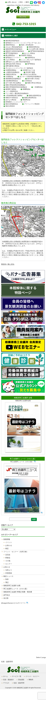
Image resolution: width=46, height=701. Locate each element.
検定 (7, 548)
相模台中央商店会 (12, 98)
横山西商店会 (10, 55)
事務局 (31, 679)
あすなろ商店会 (11, 100)
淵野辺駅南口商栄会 (12, 66)
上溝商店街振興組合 (12, 72)
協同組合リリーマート (13, 57)
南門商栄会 (31, 64)
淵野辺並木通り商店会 (13, 64)
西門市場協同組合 (12, 53)
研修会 (7, 558)
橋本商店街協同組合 (12, 41)
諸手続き (6, 595)
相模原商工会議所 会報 (23, 398)
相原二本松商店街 (27, 45)
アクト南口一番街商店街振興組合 (17, 93)
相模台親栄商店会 (35, 95)
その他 (7, 561)
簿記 (7, 582)
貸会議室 (21, 679)
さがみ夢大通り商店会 (36, 49)
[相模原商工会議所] (23, 12)
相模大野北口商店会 (34, 83)
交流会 (7, 555)
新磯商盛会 (26, 89)
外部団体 (8, 573)
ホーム (5, 676)
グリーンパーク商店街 (32, 104)
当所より (8, 570)
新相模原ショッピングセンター (16, 102)
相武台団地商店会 (12, 104)
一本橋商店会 (38, 87)
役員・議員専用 (7, 662)
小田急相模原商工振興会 (14, 95)
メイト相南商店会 (12, 91)
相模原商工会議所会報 (23, 401)
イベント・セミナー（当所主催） (15, 552)
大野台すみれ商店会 (29, 74)
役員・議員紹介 (8, 679)
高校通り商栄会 (26, 55)
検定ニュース (8, 576)
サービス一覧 (16, 676)
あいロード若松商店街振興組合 (30, 76)
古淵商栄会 (9, 76)
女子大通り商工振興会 (13, 83)
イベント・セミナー (32, 676)
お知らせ (8, 545)
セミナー (8, 564)
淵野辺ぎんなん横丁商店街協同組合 (18, 62)
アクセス (6, 683)
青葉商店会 (26, 100)
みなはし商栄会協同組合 (14, 47)
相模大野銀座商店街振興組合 (15, 85)
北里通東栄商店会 (12, 81)
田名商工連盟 (30, 72)
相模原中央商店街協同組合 (15, 51)
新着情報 (6, 539)
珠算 (7, 579)
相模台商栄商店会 (30, 98)
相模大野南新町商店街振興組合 (16, 87)
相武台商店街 (10, 106)
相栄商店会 (31, 57)
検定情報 (23, 17)
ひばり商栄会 (10, 60)
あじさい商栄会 (29, 53)
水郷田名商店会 (11, 74)
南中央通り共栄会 (33, 79)
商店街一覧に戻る (7, 264)
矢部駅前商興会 (11, 70)
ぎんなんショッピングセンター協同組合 (19, 68)
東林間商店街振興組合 (13, 79)
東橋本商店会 (10, 45)
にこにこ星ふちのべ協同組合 (31, 60)
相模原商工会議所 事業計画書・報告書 (17, 592)
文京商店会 (28, 81)
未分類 (5, 598)
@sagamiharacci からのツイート (13, 603)
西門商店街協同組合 (37, 51)
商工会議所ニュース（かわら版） (23, 459)
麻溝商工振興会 (11, 89)
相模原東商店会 (34, 47)
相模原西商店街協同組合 (14, 49)
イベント (8, 542)
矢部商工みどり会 (29, 70)
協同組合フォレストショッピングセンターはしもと (23, 43)
